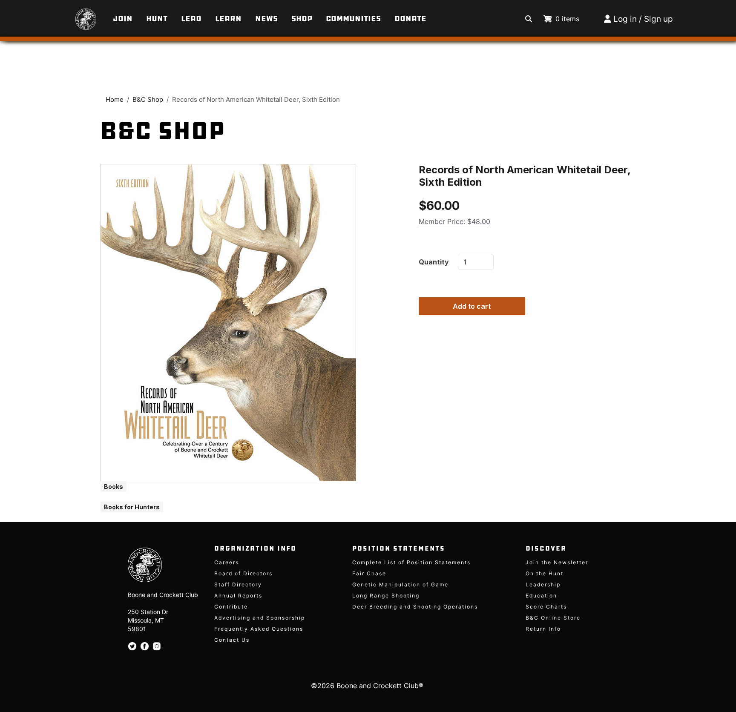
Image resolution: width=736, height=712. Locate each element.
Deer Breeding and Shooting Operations (415, 606)
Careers (226, 562)
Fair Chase (369, 573)
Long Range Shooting (386, 595)
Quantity (434, 262)
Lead (191, 19)
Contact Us (232, 640)
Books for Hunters (132, 507)
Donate (410, 19)
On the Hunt (545, 573)
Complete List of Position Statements (411, 562)
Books (113, 486)
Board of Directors (243, 573)
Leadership (543, 584)
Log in (625, 19)
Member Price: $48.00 (454, 221)
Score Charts (546, 606)
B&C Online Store (553, 617)
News (266, 19)
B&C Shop (147, 99)
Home (115, 99)
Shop (301, 19)
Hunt (156, 19)
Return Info (543, 629)
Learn (228, 19)
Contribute (231, 606)
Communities (353, 19)
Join (122, 19)
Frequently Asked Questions (258, 629)
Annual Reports (238, 595)
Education (541, 595)
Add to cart (472, 306)
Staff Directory (238, 584)
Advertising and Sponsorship (259, 617)
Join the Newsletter (557, 562)
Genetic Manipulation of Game (400, 584)
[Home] (72, 15)
